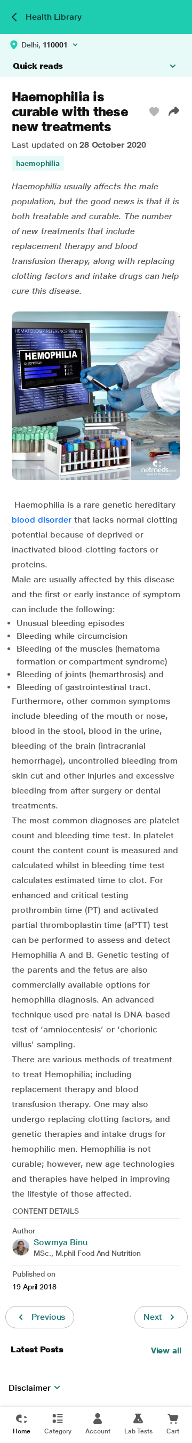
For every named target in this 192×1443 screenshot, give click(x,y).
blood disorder (41, 520)
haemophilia (38, 163)
